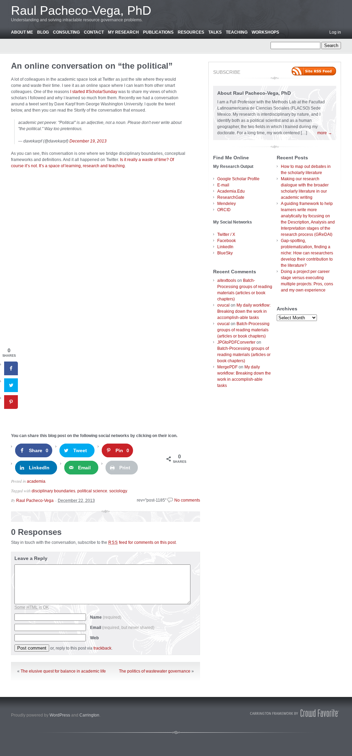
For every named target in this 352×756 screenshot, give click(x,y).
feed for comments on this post (142, 542)
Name (105, 617)
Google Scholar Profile (238, 178)
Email (122, 627)
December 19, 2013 (88, 141)
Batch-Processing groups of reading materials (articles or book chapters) (243, 330)
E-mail (223, 185)
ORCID (224, 209)
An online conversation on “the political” (92, 65)
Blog (43, 32)
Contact (94, 32)
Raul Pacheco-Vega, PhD (81, 10)
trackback (102, 648)
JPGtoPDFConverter (236, 342)
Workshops (265, 32)
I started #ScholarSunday (93, 91)
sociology (118, 491)
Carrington (89, 715)
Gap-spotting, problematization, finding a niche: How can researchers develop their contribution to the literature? (307, 253)
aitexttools (226, 280)
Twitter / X (226, 234)
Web (94, 637)
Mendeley (226, 203)
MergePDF (227, 367)
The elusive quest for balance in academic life (63, 671)
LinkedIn (225, 246)
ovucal (223, 305)
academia (36, 481)
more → (324, 132)
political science (92, 491)
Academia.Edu (231, 191)
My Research (123, 32)
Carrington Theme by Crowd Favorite (294, 713)
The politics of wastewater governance (154, 671)
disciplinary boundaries (53, 491)
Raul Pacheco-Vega (35, 500)
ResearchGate (230, 197)
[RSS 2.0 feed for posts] (314, 71)
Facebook (226, 240)
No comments (187, 500)
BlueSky (225, 253)
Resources (191, 32)
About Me (22, 32)
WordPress (60, 715)
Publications (158, 32)
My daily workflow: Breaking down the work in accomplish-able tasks (244, 311)
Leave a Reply (30, 558)
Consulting (66, 32)
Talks (215, 32)
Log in (335, 32)
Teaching (237, 32)
